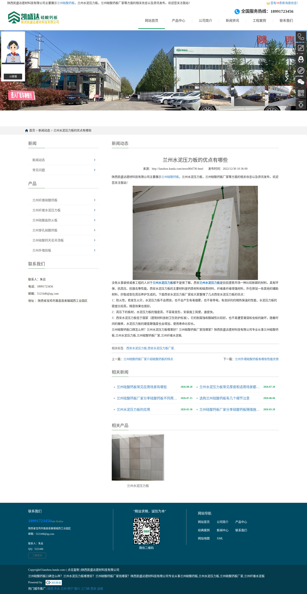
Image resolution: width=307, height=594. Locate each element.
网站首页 (151, 20)
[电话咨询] (301, 36)
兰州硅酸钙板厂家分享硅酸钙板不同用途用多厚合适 (148, 398)
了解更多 (37, 555)
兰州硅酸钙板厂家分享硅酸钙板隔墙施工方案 (230, 409)
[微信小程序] (301, 70)
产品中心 (178, 20)
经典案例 (204, 530)
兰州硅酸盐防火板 (44, 220)
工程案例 (259, 20)
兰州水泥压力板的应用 (133, 409)
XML (220, 538)
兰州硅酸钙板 (66, 3)
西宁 (70, 588)
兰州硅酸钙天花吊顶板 (48, 240)
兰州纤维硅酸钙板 (44, 200)
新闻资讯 (232, 20)
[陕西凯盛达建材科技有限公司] (33, 20)
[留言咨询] (301, 48)
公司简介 (205, 20)
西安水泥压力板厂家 (161, 348)
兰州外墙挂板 (41, 250)
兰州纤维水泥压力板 (46, 210)
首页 (32, 130)
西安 (93, 588)
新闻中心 (222, 530)
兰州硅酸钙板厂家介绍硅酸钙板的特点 (148, 359)
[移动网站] (301, 93)
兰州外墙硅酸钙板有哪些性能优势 (257, 359)
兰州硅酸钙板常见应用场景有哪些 (142, 387)
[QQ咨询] (301, 59)
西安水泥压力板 (136, 348)
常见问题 (38, 170)
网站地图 (204, 538)
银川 (77, 588)
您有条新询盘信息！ (285, 3)
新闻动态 (44, 130)
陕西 (50, 588)
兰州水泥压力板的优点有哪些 (72, 130)
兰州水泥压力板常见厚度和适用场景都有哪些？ (230, 387)
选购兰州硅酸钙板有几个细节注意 (224, 398)
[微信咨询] (301, 82)
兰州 (64, 588)
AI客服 (13, 76)
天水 (57, 588)
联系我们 (286, 20)
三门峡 (85, 588)
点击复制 (73, 569)
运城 (100, 588)
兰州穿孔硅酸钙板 (44, 230)
